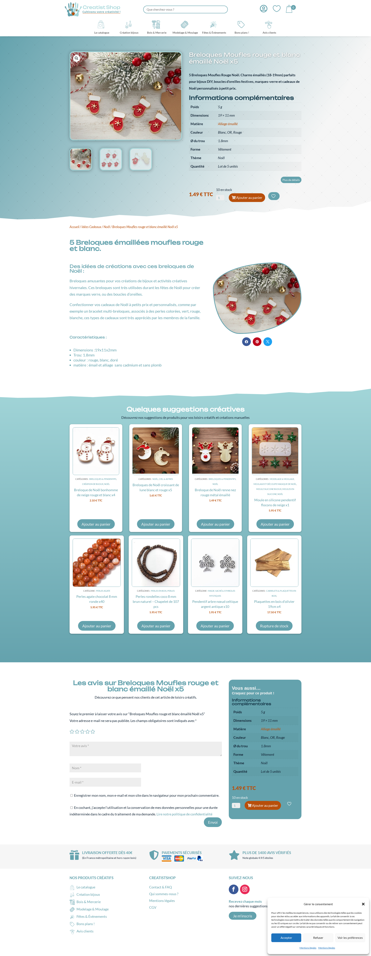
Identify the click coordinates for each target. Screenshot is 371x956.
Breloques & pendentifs (102, 479)
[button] (363, 904)
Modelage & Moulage (282, 479)
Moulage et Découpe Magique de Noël (275, 484)
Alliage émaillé (228, 124)
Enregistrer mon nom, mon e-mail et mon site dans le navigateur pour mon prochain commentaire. (146, 795)
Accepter (286, 937)
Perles (171, 591)
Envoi (213, 822)
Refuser (318, 937)
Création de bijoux (92, 484)
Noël (107, 227)
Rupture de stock (274, 625)
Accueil (74, 227)
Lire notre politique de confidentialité (184, 814)
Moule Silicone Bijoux (269, 489)
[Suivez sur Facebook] (233, 889)
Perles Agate (103, 591)
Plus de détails (291, 180)
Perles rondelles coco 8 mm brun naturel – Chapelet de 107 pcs (156, 601)
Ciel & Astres (166, 479)
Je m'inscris (242, 916)
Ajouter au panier (249, 197)
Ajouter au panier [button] (96, 524)
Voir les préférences (350, 937)
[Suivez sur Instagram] (245, 889)
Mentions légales (308, 947)
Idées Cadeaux (91, 227)
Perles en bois (159, 591)
